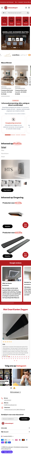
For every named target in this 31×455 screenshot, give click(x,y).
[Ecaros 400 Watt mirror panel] (24, 183)
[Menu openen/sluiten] (2, 8)
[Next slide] (19, 47)
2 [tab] (4, 356)
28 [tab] (16, 360)
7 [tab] (15, 356)
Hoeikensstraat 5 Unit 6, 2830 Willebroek (14, 409)
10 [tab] (22, 356)
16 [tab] (7, 358)
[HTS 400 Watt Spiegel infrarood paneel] (18, 183)
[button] (14, 47)
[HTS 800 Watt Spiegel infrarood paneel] (4, 183)
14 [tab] (2, 358)
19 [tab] (13, 358)
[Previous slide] (12, 47)
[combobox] (15, 13)
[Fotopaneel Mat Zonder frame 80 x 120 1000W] (21, 75)
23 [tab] (22, 358)
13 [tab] (28, 356)
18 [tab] (11, 358)
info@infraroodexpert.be (10, 405)
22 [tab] (20, 358)
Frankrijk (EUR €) (7, 436)
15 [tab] (4, 358)
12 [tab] (26, 356)
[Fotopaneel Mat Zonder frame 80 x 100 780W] (7, 75)
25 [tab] (26, 358)
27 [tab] (14, 360)
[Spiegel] (15, 169)
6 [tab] (13, 356)
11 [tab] (24, 356)
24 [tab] (24, 358)
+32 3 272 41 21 (7, 400)
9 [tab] (20, 356)
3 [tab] (7, 356)
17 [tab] (9, 358)
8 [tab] (17, 356)
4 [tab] (9, 356)
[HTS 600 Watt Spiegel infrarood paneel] (11, 183)
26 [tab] (28, 358)
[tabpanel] (15, 186)
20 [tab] (15, 358)
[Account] (26, 8)
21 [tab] (17, 358)
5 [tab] (11, 356)
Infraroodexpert (9, 447)
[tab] (3, 147)
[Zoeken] (28, 13)
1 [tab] (2, 356)
